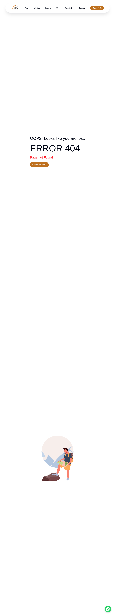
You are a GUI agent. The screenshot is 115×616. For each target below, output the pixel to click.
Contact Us (97, 8)
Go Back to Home (39, 165)
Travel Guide (69, 8)
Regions (48, 8)
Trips (26, 8)
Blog (57, 8)
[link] (39, 164)
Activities (37, 8)
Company (82, 8)
